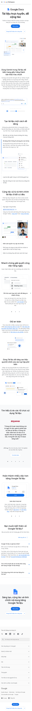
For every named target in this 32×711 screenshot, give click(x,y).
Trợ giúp (16, 695)
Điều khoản (11, 693)
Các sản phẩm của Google (7, 695)
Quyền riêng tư (4, 693)
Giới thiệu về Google (20, 693)
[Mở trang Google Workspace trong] (9, 2)
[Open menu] (2, 2)
